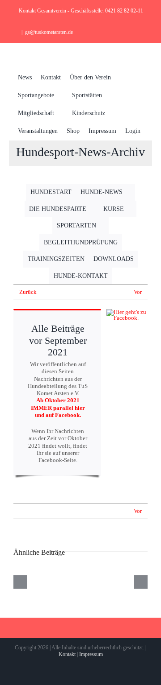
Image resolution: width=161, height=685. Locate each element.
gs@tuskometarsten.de (49, 32)
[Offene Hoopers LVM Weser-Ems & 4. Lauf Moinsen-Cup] (80, 582)
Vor (138, 292)
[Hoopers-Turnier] (129, 582)
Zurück (28, 292)
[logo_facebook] (127, 312)
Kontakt (67, 654)
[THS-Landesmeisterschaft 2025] (32, 582)
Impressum (91, 654)
